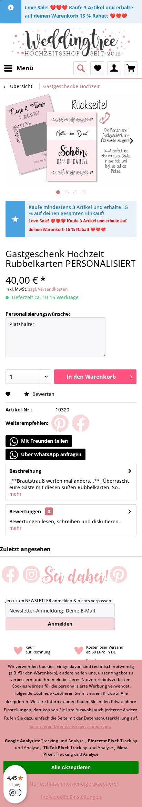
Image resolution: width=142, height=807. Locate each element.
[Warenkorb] (131, 68)
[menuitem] (18, 68)
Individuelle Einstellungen (71, 797)
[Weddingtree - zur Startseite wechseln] (71, 42)
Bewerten (42, 394)
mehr (15, 494)
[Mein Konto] (114, 68)
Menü (25, 68)
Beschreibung (25, 471)
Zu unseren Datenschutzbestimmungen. (70, 726)
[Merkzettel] (97, 68)
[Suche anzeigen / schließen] (80, 68)
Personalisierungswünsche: (38, 314)
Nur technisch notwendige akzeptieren (75, 783)
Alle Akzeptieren (71, 767)
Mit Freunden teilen (44, 441)
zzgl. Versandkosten (48, 289)
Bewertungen (25, 511)
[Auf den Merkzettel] (9, 394)
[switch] (15, 792)
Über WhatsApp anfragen (50, 454)
